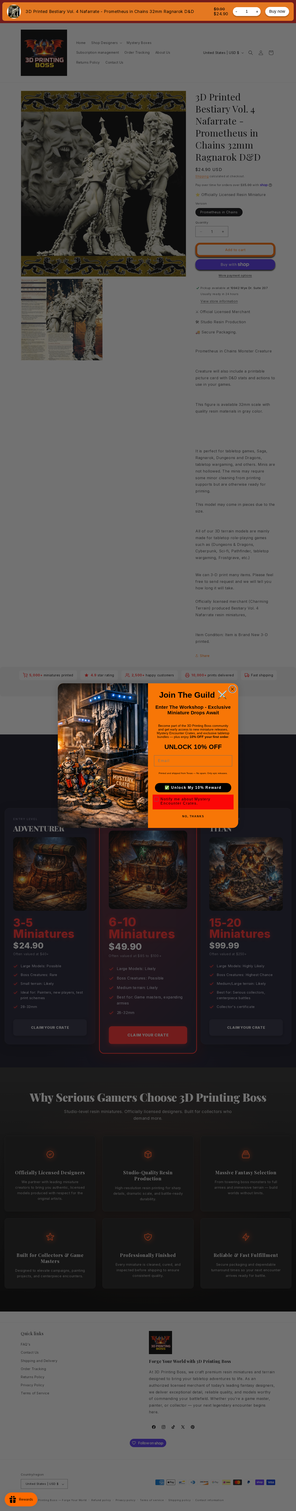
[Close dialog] (232, 689)
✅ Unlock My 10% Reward (193, 788)
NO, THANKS (193, 816)
